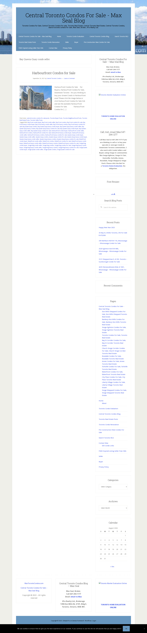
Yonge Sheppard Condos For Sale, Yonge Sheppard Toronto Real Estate (114, 392)
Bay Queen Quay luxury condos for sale (48, 128)
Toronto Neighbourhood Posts (72, 118)
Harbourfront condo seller (76, 131)
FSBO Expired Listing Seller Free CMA (112, 451)
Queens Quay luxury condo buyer (77, 137)
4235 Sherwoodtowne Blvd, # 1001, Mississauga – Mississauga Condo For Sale (112, 269)
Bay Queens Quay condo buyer (69, 128)
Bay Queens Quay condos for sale (41, 131)
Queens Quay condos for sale (58, 137)
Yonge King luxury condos (50, 147)
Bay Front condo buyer (34, 122)
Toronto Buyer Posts (56, 118)
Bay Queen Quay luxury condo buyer (48, 126)
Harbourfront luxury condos (36, 135)
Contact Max (103, 443)
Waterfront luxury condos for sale (68, 143)
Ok (126, 628)
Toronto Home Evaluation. (112, 166)
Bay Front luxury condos (60, 124)
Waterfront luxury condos (50, 143)
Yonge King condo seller (35, 145)
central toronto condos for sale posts (38, 118)
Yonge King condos (48, 145)
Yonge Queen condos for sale (65, 149)
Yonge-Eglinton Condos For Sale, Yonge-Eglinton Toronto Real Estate (114, 330)
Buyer (101, 462)
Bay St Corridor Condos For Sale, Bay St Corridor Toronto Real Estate (114, 343)
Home (101, 401)
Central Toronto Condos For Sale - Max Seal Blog (73, 18)
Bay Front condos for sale (74, 122)
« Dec (112, 567)
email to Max (116, 72)
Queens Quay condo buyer (75, 135)
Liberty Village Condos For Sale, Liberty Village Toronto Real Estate (113, 385)
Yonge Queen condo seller (35, 149)
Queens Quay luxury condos (48, 139)
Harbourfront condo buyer (60, 131)
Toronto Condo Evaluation (108, 409)
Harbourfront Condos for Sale (53, 73)
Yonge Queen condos (50, 149)
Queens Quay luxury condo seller (29, 139)
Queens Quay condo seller (27, 137)
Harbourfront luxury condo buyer (61, 133)
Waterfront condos (48, 141)
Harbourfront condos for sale (42, 133)
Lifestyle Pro (66, 621)
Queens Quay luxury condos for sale (68, 139)
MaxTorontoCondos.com (34, 583)
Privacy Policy (104, 467)
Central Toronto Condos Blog (109, 414)
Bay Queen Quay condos (30, 126)
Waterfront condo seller (35, 141)
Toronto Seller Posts (36, 120)
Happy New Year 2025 (107, 227)
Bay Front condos (61, 122)
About (104, 403)
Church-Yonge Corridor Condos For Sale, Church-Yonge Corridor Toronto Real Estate (114, 351)
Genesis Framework (78, 621)
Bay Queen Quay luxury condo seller (70, 126)
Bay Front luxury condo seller (44, 124)
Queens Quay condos (42, 137)
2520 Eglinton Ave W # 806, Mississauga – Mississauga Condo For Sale (112, 251)
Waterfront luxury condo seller (33, 143)
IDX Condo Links (108, 446)
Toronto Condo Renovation (109, 425)
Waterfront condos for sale (63, 141)
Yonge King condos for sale (63, 145)
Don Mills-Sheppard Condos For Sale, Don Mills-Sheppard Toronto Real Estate (114, 314)
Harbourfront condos (26, 133)
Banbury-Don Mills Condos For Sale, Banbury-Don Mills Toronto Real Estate (114, 322)
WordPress (88, 621)
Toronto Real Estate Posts (108, 419)
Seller (101, 456)
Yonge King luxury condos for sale (68, 147)
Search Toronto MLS (106, 438)
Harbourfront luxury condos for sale (56, 135)
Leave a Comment (69, 78)
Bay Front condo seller (48, 122)
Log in (94, 621)
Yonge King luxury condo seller (33, 147)
